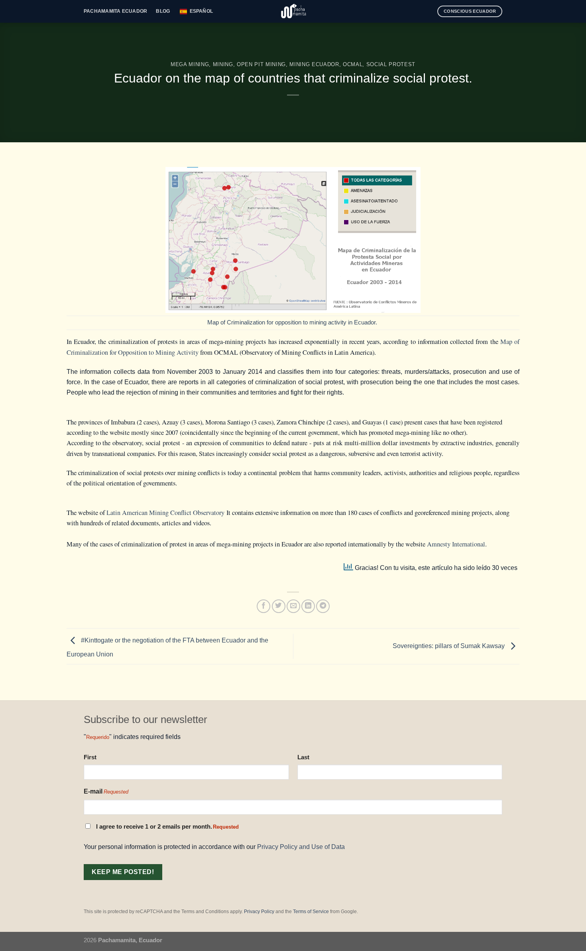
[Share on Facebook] (263, 606)
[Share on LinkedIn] (308, 606)
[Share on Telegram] (323, 606)
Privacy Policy (259, 911)
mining (223, 64)
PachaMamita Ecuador (115, 11)
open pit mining (261, 64)
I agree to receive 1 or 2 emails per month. (167, 826)
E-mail (106, 791)
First (90, 757)
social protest (390, 64)
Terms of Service (311, 911)
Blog (163, 11)
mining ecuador (314, 64)
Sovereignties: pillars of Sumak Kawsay (449, 645)
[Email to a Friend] (293, 606)
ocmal (352, 64)
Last (303, 757)
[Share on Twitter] (278, 606)
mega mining (190, 64)
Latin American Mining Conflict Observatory (165, 512)
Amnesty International (456, 544)
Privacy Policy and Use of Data (301, 846)
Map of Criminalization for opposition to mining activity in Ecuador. (293, 322)
